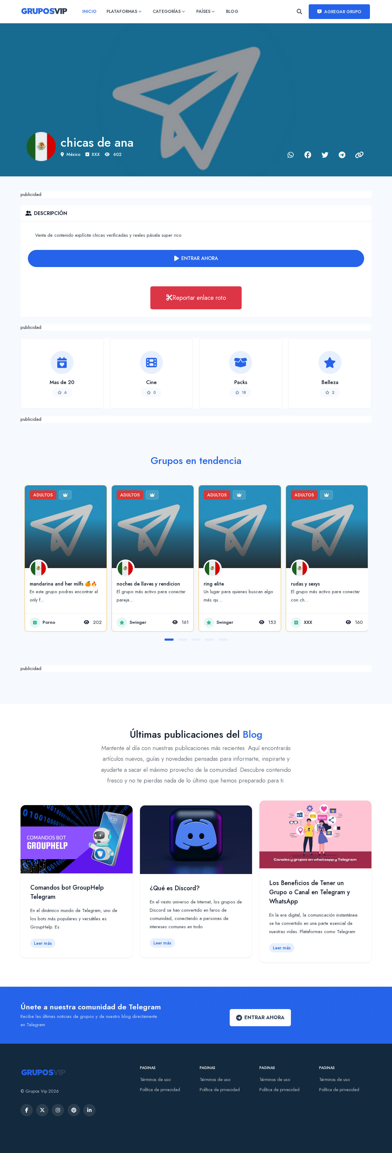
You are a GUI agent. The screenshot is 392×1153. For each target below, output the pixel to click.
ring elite (214, 584)
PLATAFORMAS (122, 11)
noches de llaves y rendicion (148, 584)
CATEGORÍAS (167, 11)
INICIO (89, 11)
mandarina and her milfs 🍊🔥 (63, 584)
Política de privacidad (160, 1090)
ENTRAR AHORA (199, 258)
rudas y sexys (305, 584)
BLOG (232, 11)
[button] (169, 640)
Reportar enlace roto (199, 297)
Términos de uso (155, 1079)
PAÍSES (203, 11)
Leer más (43, 943)
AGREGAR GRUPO (343, 12)
